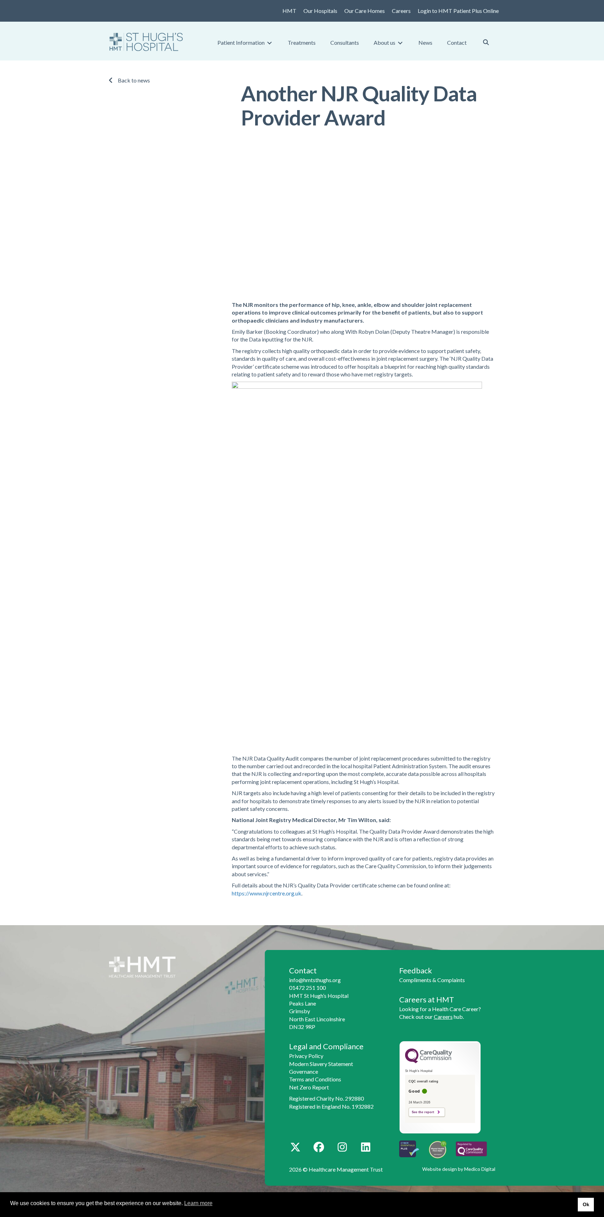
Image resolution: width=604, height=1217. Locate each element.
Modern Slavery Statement (321, 1063)
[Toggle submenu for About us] (400, 43)
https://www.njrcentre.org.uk (266, 893)
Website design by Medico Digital (458, 1169)
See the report (423, 1112)
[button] (295, 1146)
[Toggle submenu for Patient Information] (269, 43)
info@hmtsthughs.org (315, 980)
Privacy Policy (306, 1055)
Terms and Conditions (315, 1079)
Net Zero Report (309, 1087)
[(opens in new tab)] (471, 1148)
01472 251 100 (307, 987)
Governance (303, 1071)
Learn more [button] (198, 1203)
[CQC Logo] (428, 1061)
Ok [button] (586, 1204)
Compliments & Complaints (432, 980)
